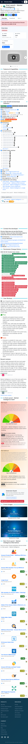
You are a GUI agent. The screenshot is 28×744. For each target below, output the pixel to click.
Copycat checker (18, 708)
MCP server (3, 714)
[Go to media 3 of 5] (14, 66)
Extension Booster (5, 710)
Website (8, 173)
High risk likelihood (6, 121)
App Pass (3, 704)
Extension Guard (4, 708)
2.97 (12, 113)
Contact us (3, 729)
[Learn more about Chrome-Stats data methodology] (17, 176)
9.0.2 (8, 114)
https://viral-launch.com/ (7, 9)
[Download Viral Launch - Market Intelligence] (7, 44)
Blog (2, 727)
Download (12, 18)
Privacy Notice (4, 734)
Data (11, 107)
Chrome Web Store (11, 176)
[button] (2, 2)
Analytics (21, 105)
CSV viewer (17, 712)
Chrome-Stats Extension (6, 706)
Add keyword (18, 716)
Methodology (4, 725)
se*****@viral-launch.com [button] (12, 171)
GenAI (25, 105)
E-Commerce (15, 105)
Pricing (16, 704)
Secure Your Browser (11, 497)
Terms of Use (4, 732)
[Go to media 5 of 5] (17, 66)
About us (3, 723)
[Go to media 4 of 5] (15, 66)
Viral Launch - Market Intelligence (12, 199)
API (1, 712)
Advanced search (18, 706)
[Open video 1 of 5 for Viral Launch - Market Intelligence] (14, 57)
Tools (18, 9)
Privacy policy (16, 173)
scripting (5, 129)
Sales (2, 107)
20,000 (8, 111)
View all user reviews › (6, 395)
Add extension (18, 714)
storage (4, 126)
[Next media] (25, 57)
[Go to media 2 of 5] (12, 66)
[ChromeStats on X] (8, 737)
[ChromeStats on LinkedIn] (2, 737)
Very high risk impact (11, 119)
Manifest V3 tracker (19, 710)
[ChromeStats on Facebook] (5, 737)
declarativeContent (7, 127)
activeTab (5, 124)
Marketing (7, 107)
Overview (4, 18)
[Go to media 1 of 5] (11, 66)
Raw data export (4, 716)
